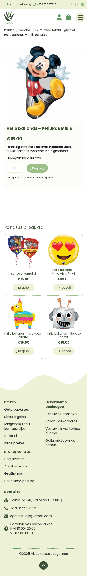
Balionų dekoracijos (61, 421)
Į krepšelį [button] (23, 287)
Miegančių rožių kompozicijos (17, 426)
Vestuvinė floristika (61, 414)
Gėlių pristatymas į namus (61, 442)
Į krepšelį (37, 168)
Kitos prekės (14, 443)
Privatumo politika (19, 481)
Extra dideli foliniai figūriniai (55, 30)
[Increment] (19, 168)
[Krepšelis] (69, 17)
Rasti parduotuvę (20, 4)
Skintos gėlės (15, 417)
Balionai (25, 30)
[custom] (82, 4)
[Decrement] (10, 168)
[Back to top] (43, 565)
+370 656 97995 (46, 4)
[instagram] (77, 4)
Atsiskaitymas (15, 466)
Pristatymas (14, 459)
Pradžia (9, 30)
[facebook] (71, 4)
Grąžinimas (13, 473)
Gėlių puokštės (16, 409)
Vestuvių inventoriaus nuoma (63, 430)
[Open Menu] (80, 17)
